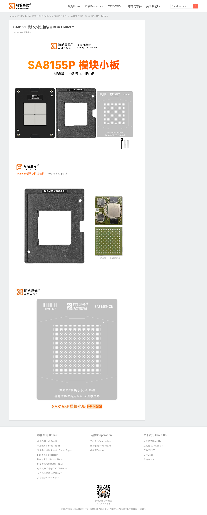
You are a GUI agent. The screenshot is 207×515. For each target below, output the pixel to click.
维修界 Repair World (47, 441)
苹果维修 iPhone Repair (48, 445)
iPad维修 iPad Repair (47, 454)
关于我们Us (153, 6)
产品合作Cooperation (100, 441)
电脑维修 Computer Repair (50, 463)
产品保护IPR (149, 450)
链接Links (148, 454)
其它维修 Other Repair (48, 477)
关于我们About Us (155, 435)
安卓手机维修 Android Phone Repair (54, 450)
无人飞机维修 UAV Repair (49, 472)
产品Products (93, 6)
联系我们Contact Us (153, 445)
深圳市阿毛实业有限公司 (87, 508)
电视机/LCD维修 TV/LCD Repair (52, 468)
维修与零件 (135, 6)
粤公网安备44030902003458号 (132, 508)
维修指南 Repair (47, 435)
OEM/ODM (114, 6)
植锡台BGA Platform (42, 15)
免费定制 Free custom (101, 445)
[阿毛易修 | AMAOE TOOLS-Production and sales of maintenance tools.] (20, 6)
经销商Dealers (97, 450)
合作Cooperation (101, 435)
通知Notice (149, 459)
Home (12, 15)
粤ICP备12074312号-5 (109, 508)
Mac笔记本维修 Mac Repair (50, 459)
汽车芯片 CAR (60, 15)
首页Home (74, 6)
